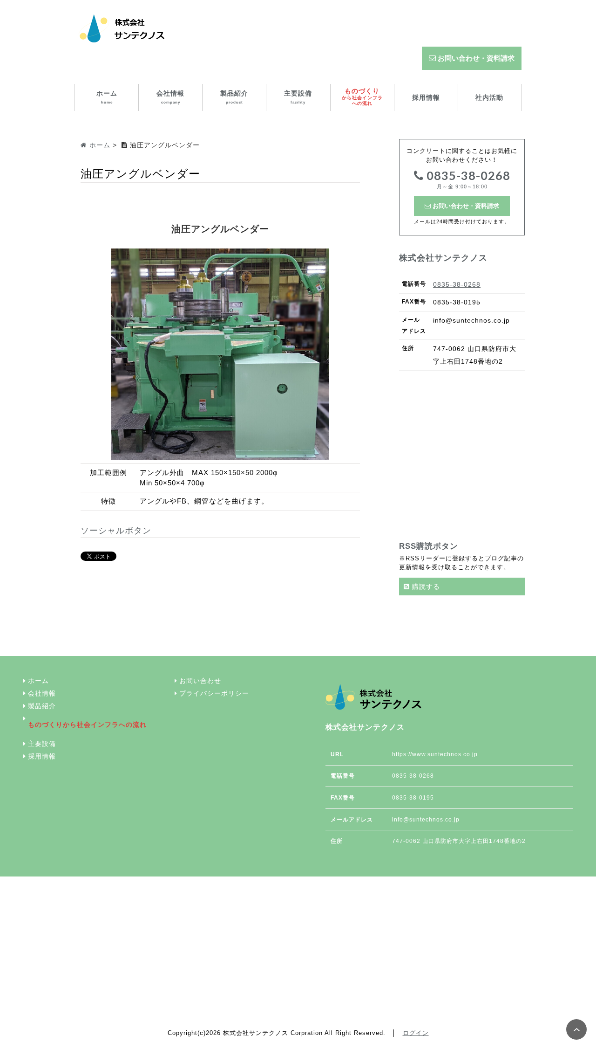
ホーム (106, 97)
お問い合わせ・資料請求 (475, 58)
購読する (425, 586)
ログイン (416, 1032)
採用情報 (426, 97)
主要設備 (298, 97)
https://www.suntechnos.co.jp (435, 754)
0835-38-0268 (467, 178)
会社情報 (170, 97)
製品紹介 (234, 97)
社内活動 (489, 97)
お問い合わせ (200, 680)
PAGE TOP (576, 1029)
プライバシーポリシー (214, 693)
